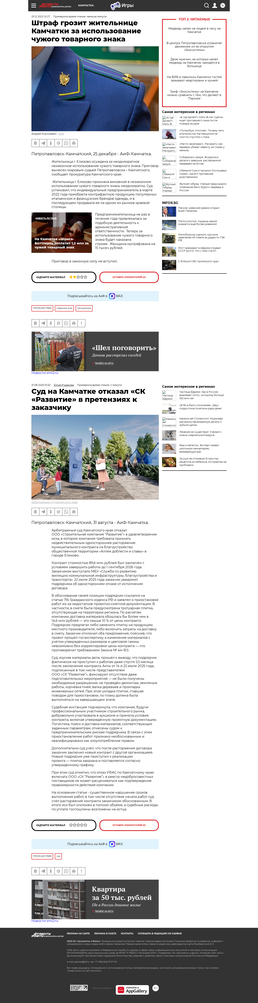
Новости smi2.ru (44, 373)
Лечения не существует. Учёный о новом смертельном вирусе (200, 433)
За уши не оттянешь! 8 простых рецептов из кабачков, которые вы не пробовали (202, 462)
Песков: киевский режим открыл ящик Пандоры (199, 209)
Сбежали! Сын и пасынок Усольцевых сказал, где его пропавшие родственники (203, 173)
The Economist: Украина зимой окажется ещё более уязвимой (197, 223)
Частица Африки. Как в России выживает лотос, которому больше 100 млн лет (201, 395)
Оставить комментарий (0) (129, 277)
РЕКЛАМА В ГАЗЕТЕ (105, 933)
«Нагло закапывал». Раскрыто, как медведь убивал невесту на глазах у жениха (202, 147)
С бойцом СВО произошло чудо (198, 261)
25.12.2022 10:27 (40, 16)
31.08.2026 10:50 (41, 384)
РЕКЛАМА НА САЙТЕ (78, 933)
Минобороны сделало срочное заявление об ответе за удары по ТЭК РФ (201, 237)
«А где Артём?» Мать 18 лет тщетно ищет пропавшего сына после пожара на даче (201, 120)
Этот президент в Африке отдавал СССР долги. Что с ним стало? (199, 249)
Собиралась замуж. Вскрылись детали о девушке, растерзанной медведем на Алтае (200, 160)
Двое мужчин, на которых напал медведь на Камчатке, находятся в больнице (194, 63)
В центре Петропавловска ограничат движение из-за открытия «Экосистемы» (194, 46)
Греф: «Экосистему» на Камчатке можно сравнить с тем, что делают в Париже (194, 95)
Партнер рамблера (101, 988)
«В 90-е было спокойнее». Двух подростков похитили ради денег (200, 407)
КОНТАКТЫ (127, 933)
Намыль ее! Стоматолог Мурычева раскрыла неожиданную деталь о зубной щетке (201, 422)
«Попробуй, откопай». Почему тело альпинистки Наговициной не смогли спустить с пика (201, 133)
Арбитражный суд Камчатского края (54, 502)
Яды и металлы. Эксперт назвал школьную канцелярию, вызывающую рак (199, 448)
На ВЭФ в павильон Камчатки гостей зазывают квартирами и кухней (194, 78)
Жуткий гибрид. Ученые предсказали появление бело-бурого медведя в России (202, 187)
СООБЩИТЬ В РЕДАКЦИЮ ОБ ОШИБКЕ (160, 933)
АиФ (61, 133)
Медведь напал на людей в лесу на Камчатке (194, 30)
